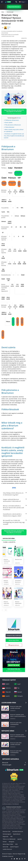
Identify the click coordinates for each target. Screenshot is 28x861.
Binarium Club (6, 831)
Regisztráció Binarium (14, 6)
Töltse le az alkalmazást (9, 839)
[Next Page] (6, 610)
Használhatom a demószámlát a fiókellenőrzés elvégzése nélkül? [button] (12, 515)
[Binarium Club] (14, 771)
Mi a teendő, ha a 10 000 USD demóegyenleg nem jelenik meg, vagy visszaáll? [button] (14, 522)
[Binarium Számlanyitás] (7, 551)
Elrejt (18, 118)
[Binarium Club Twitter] (13, 859)
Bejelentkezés (16, 834)
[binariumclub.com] (7, 2)
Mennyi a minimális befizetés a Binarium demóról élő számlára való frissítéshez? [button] (13, 507)
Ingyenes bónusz (14, 645)
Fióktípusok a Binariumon (12, 120)
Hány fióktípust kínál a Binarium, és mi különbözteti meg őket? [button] (13, 494)
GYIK (16, 844)
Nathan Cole (8, 27)
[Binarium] (14, 631)
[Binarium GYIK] (18, 551)
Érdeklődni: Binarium (7, 856)
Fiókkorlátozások (9, 127)
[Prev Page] (2, 610)
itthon (2, 12)
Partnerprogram (7, 834)
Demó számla (8, 122)
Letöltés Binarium (7, 849)
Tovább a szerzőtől (9, 542)
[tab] (14, 494)
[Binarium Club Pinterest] (24, 859)
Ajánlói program (14, 846)
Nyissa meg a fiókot (14, 640)
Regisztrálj (5, 836)
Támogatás (11, 841)
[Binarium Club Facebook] (11, 859)
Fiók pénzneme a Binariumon (13, 125)
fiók (11, 836)
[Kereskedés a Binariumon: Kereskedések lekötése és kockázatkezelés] (18, 573)
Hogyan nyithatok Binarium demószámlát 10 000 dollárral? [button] (12, 500)
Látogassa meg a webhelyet (13, 635)
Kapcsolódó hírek (9, 538)
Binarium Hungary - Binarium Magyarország (13, 853)
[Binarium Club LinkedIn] (19, 859)
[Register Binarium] (14, 658)
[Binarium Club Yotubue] (16, 859)
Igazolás (20, 839)
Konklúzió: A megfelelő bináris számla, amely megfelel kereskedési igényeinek (14, 135)
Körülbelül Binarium (17, 831)
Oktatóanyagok (10, 12)
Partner (5, 841)
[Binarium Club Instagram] (21, 859)
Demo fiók (5, 846)
